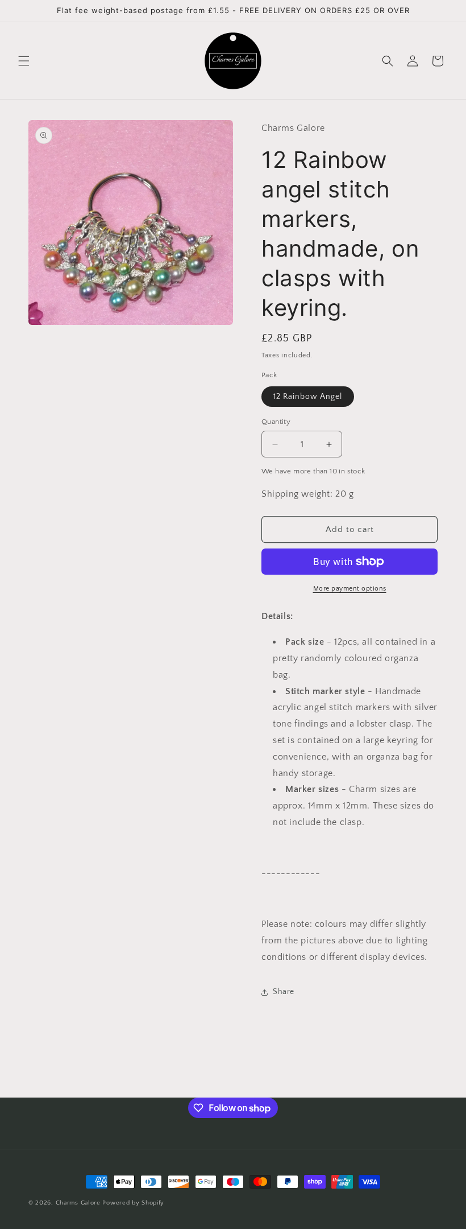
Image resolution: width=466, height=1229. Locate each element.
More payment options (349, 588)
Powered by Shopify (133, 1202)
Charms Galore (78, 1202)
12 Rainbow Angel (307, 396)
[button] (23, 60)
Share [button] (283, 991)
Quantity (275, 422)
